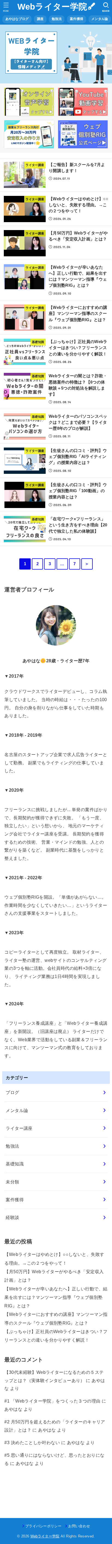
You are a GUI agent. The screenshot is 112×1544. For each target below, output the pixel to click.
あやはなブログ (17, 19)
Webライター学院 (52, 6)
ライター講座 (19, 1128)
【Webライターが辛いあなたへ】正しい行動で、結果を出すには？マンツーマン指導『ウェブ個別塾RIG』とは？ (55, 1297)
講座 (40, 19)
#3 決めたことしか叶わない (32, 1442)
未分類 (12, 1181)
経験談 (12, 1217)
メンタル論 (99, 19)
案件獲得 (76, 19)
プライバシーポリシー (43, 1526)
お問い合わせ (79, 1526)
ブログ (12, 1092)
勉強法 (57, 19)
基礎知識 (15, 1163)
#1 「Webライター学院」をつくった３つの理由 (52, 1400)
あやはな (13, 1409)
